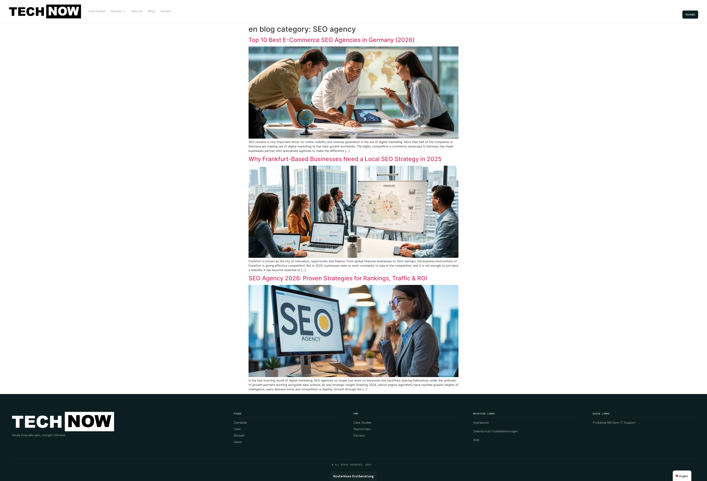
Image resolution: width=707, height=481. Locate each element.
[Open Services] (124, 11)
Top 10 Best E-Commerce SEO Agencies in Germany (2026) (332, 39)
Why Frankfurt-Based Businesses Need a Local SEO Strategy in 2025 (345, 159)
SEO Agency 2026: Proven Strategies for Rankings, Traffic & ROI (338, 278)
